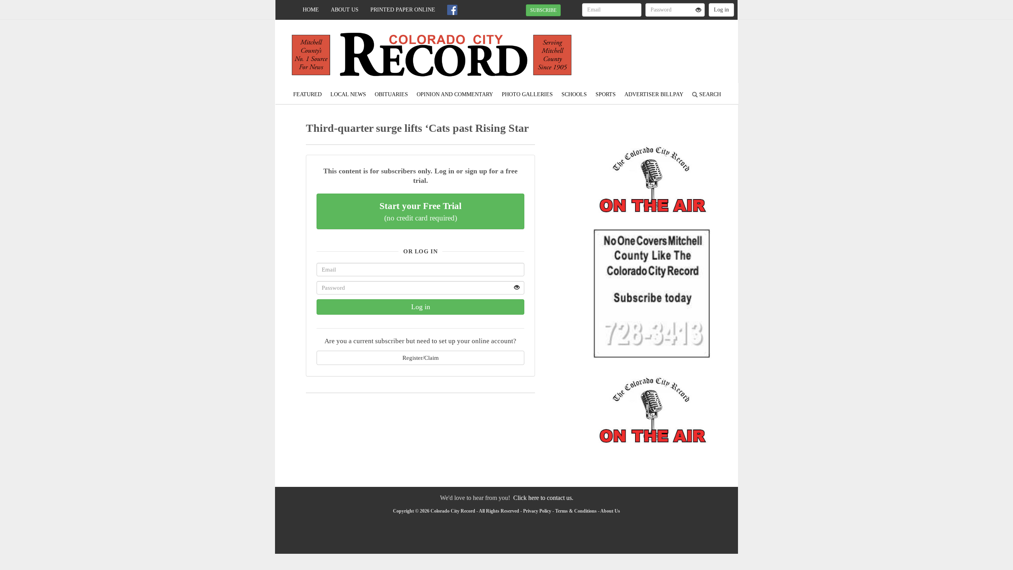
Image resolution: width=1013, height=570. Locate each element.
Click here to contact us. (543, 497)
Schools (574, 94)
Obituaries (391, 94)
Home (311, 10)
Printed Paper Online (402, 10)
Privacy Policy (537, 511)
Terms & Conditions (576, 511)
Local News (348, 94)
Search (709, 94)
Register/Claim (420, 357)
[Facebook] (452, 10)
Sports (606, 94)
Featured (307, 94)
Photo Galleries (527, 94)
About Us (345, 10)
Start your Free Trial (420, 211)
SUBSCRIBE (543, 10)
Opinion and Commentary (455, 94)
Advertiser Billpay (653, 94)
